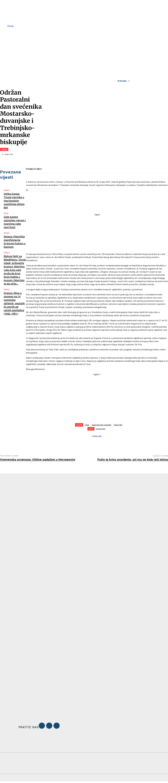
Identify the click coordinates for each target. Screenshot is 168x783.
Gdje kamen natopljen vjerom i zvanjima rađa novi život (15, 222)
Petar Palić (118, 425)
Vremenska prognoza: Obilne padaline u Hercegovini (37, 459)
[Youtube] (56, 726)
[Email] (55, 167)
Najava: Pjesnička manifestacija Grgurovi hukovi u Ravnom (14, 241)
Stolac (6, 213)
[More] (73, 167)
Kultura (4, 149)
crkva (87, 425)
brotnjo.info (100, 429)
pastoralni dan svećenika (101, 425)
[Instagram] (49, 726)
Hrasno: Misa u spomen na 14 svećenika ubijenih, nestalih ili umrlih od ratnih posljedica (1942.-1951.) (14, 303)
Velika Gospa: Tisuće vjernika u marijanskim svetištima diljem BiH (14, 200)
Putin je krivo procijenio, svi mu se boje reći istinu (132, 459)
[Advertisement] (97, 233)
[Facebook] (46, 167)
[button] (124, 81)
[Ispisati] (64, 167)
